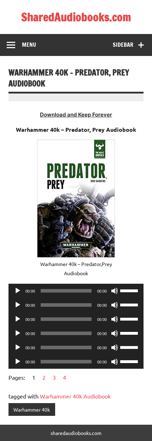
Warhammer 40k (31, 409)
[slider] (130, 290)
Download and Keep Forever (76, 114)
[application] (76, 291)
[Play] (17, 290)
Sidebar (123, 45)
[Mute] (114, 290)
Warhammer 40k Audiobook (75, 396)
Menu (29, 45)
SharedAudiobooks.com (76, 17)
